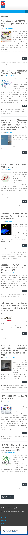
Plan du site (3, 523)
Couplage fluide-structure (15, 248)
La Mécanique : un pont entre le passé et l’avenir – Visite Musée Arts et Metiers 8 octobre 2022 (14, 307)
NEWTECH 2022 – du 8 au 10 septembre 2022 (14, 397)
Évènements (10, 62)
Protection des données (6, 515)
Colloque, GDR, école (22, 109)
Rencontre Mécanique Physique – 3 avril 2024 (14, 71)
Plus (24, 58)
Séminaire (17, 296)
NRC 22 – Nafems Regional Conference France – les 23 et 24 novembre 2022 (14, 447)
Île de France (17, 62)
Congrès (19, 205)
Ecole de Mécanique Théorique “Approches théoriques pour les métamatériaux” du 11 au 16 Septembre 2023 (14, 125)
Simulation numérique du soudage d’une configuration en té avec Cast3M (14, 216)
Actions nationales (12, 109)
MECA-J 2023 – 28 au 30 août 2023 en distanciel (14, 165)
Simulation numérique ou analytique (9, 258)
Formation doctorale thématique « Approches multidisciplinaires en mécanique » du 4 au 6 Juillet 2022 (14, 350)
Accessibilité (3, 520)
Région (6, 64)
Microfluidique (24, 254)
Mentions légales (5, 517)
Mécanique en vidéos (13, 254)
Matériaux (20, 252)
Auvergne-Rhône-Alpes (14, 385)
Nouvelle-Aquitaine (11, 296)
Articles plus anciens (7, 497)
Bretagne (18, 156)
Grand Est (3, 207)
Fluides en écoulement (11, 250)
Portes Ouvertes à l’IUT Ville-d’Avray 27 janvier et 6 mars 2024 (14, 23)
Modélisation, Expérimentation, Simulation (11, 256)
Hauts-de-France (4, 490)
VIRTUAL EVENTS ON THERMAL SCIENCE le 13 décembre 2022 (14, 267)
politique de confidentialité (9, 531)
